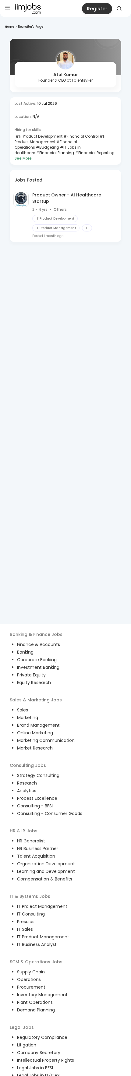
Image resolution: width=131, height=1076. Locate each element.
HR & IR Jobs (23, 831)
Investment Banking (38, 667)
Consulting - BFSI (35, 806)
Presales (25, 922)
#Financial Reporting (94, 152)
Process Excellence (37, 798)
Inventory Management (42, 995)
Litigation (26, 1045)
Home (9, 26)
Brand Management (38, 725)
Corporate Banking (37, 660)
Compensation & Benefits (44, 879)
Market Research (35, 748)
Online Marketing (35, 733)
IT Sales (25, 929)
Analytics (26, 791)
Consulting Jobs (28, 765)
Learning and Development (46, 871)
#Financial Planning (54, 152)
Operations (29, 979)
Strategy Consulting (38, 775)
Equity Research (34, 682)
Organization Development (46, 864)
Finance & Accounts (38, 644)
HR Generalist (31, 841)
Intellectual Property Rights (45, 1060)
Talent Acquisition (36, 856)
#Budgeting (47, 147)
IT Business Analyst (37, 944)
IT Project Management (42, 906)
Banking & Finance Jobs (36, 634)
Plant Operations (35, 1002)
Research (27, 783)
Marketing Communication (46, 740)
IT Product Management (43, 937)
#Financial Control (80, 136)
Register (97, 8)
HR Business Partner (37, 848)
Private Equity (31, 675)
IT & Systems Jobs (30, 896)
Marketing (27, 717)
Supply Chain (31, 972)
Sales (22, 710)
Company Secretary (38, 1053)
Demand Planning (36, 1010)
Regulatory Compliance (42, 1037)
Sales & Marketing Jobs (36, 700)
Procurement (31, 987)
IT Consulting (31, 914)
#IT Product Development (38, 136)
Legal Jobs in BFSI (35, 1068)
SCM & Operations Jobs (36, 962)
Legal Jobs (22, 1027)
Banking (25, 652)
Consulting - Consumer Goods (49, 813)
